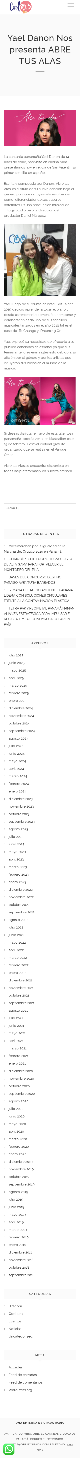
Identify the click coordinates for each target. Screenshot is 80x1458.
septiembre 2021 (21, 1003)
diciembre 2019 (21, 1162)
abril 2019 (16, 1222)
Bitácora (15, 1306)
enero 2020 (17, 1154)
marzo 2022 (18, 958)
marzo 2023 (18, 867)
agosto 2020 (18, 1101)
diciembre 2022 (21, 890)
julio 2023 (16, 837)
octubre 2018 (19, 1267)
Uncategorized (20, 1336)
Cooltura (16, 1314)
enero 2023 (17, 882)
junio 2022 (16, 935)
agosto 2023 (18, 829)
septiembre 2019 (22, 1184)
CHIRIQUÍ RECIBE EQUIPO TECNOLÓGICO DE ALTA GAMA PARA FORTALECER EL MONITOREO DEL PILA (39, 564)
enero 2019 (17, 1245)
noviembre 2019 (21, 1169)
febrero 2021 (18, 1056)
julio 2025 (16, 655)
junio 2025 (16, 663)
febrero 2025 (19, 693)
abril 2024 (16, 769)
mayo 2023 (17, 852)
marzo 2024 (18, 776)
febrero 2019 (19, 1237)
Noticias (15, 1329)
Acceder (15, 1367)
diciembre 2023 (21, 799)
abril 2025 (16, 678)
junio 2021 (16, 1026)
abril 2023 (16, 859)
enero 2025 (17, 701)
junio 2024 (17, 754)
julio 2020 (16, 1109)
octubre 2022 (19, 905)
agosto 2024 (18, 738)
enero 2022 (17, 973)
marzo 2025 (18, 686)
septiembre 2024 (22, 731)
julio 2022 (16, 927)
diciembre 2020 (21, 1071)
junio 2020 (17, 1116)
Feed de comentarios (25, 1382)
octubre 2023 (19, 814)
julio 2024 (16, 746)
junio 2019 (16, 1207)
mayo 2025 (17, 670)
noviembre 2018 (21, 1260)
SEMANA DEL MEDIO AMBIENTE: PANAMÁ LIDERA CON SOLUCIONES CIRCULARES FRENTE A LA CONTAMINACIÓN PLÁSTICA (38, 595)
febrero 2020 (19, 1147)
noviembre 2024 (21, 716)
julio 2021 (16, 1018)
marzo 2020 (18, 1139)
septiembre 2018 (21, 1275)
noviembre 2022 (21, 897)
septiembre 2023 (22, 822)
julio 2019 (16, 1199)
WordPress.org (20, 1390)
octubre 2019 (19, 1177)
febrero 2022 (19, 965)
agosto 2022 (18, 920)
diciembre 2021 (20, 980)
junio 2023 (16, 844)
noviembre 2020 (21, 1079)
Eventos (15, 1321)
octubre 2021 (19, 995)
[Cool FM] (20, 7)
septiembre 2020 (22, 1094)
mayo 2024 (17, 761)
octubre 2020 (19, 1086)
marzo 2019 (18, 1230)
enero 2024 (17, 791)
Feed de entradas (23, 1375)
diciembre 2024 (21, 708)
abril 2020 (16, 1131)
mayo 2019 (17, 1215)
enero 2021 (17, 1063)
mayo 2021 (17, 1033)
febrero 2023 (19, 874)
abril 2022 (16, 950)
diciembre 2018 (20, 1252)
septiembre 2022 (22, 912)
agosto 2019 (18, 1192)
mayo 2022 (17, 943)
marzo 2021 (17, 1048)
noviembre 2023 (21, 806)
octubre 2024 (19, 723)
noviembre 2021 (21, 988)
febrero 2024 (19, 784)
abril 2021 (16, 1041)
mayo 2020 (17, 1124)
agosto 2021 (18, 1011)
